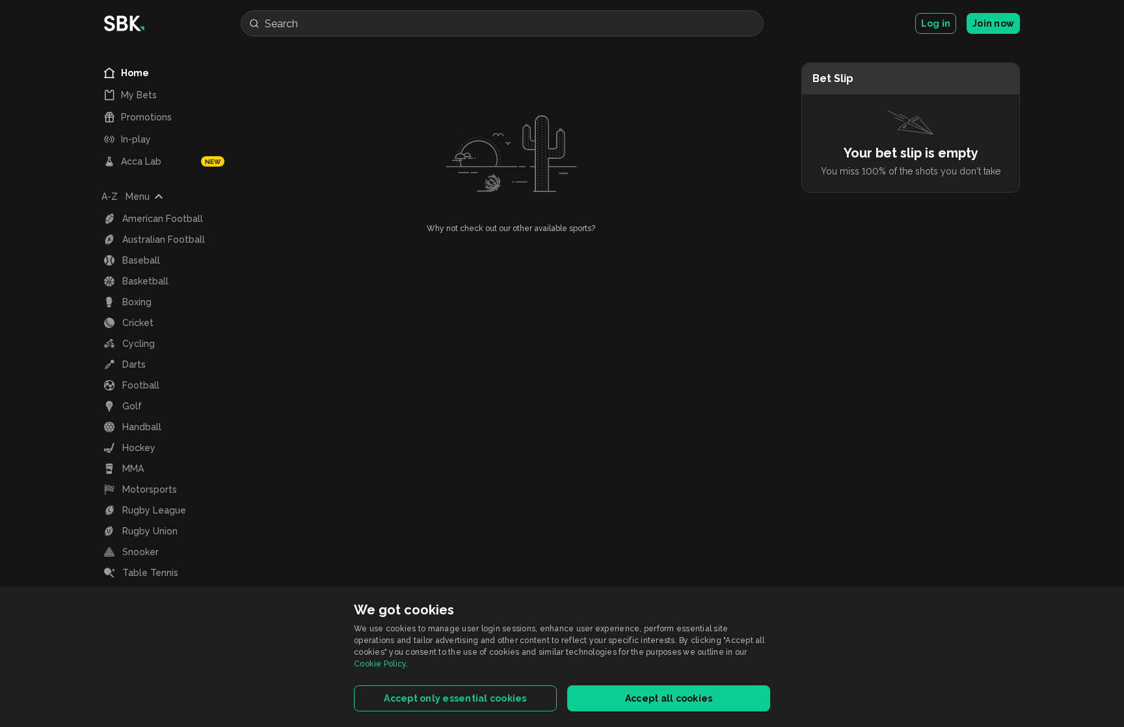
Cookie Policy (380, 663)
